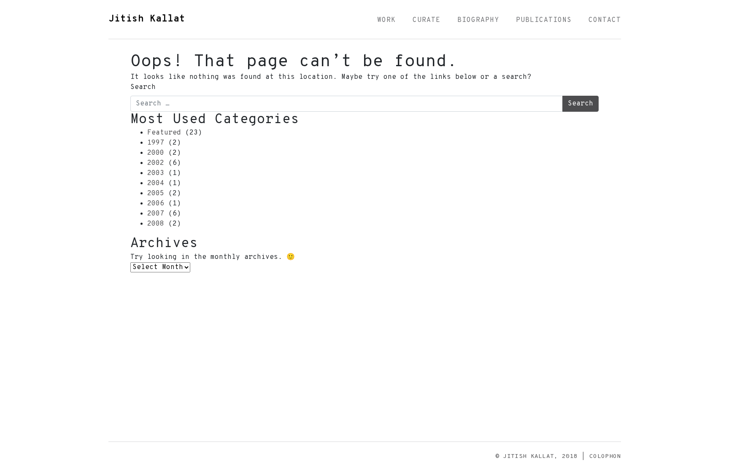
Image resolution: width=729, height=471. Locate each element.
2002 (155, 163)
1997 (155, 143)
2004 (155, 183)
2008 (155, 224)
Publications (544, 20)
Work (386, 20)
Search (143, 87)
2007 (155, 214)
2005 (155, 193)
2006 (155, 203)
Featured (164, 133)
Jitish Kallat (146, 19)
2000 (155, 153)
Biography (478, 20)
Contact (605, 20)
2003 (155, 173)
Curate (426, 20)
